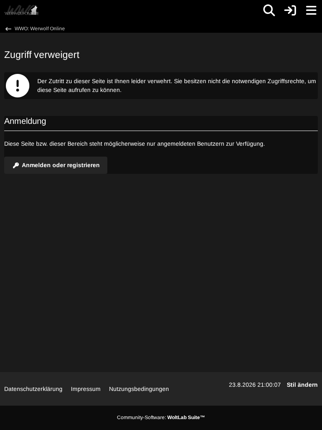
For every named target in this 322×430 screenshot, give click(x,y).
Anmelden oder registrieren (61, 165)
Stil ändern (302, 384)
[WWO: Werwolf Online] (22, 10)
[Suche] (269, 10)
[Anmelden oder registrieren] (290, 10)
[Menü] (311, 10)
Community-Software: (161, 417)
